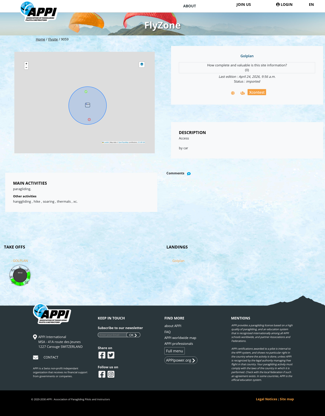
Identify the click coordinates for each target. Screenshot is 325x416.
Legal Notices (266, 399)
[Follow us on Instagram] (111, 375)
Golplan (178, 261)
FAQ (167, 332)
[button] (87, 106)
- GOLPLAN (19, 261)
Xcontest (257, 92)
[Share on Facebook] (102, 356)
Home (40, 39)
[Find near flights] (243, 93)
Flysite (53, 39)
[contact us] (36, 358)
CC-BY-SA (141, 142)
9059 (65, 39)
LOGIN (286, 4)
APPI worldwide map (180, 338)
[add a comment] (188, 173)
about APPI (172, 326)
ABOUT (189, 5)
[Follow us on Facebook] (102, 375)
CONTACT (51, 357)
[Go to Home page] (42, 16)
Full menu (174, 350)
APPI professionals (178, 343)
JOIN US (244, 4)
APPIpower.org (178, 360)
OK (131, 335)
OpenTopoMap (123, 142)
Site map (287, 399)
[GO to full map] (232, 93)
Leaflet (106, 142)
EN (311, 4)
